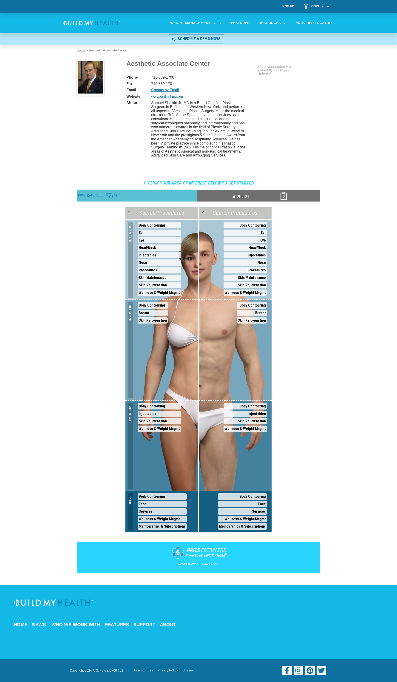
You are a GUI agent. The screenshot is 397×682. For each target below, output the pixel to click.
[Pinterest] (310, 670)
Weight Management (190, 23)
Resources (270, 23)
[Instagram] (298, 670)
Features (240, 23)
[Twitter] (321, 670)
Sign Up (288, 6)
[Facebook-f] (287, 670)
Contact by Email (165, 90)
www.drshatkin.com (167, 96)
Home (81, 50)
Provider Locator (314, 23)
